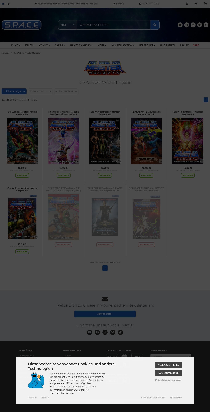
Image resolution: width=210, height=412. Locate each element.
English (45, 397)
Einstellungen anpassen (169, 380)
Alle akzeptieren (168, 365)
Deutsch (32, 397)
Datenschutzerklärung (153, 397)
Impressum (176, 397)
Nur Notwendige (168, 373)
